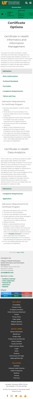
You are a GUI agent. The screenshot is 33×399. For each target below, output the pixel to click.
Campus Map (16, 336)
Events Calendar (16, 341)
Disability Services (15, 233)
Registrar (5, 286)
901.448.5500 (10, 386)
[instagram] (11, 396)
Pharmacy (16, 378)
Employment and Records (16, 339)
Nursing (16, 375)
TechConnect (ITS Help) (16, 356)
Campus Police (16, 307)
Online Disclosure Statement (16, 312)
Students (16, 353)
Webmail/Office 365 (16, 358)
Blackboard (16, 334)
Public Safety (17, 319)
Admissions (6, 284)
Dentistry (16, 366)
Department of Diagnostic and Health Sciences (21, 14)
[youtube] (25, 396)
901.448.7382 (23, 386)
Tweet (8, 293)
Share (18, 293)
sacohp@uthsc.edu (7, 272)
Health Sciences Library (16, 346)
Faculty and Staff (16, 344)
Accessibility (16, 305)
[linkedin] (21, 396)
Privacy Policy (16, 317)
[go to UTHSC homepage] (1, 14)
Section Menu (17, 7)
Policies (16, 314)
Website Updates (16, 321)
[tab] (16, 71)
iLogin (16, 348)
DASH (16, 351)
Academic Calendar (8, 279)
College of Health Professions (10, 13)
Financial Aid (6, 282)
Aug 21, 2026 (20, 252)
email (16, 295)
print (27, 295)
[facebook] (7, 396)
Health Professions (16, 370)
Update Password (16, 324)
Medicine (16, 373)
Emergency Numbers (16, 309)
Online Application (8, 280)
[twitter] (16, 396)
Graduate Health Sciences (16, 368)
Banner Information (16, 331)
